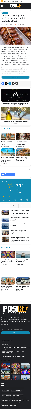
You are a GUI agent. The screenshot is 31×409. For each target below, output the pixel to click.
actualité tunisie (15, 393)
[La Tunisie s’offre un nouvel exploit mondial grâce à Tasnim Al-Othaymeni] (15, 377)
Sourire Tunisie (26, 400)
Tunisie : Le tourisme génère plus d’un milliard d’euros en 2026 (22, 159)
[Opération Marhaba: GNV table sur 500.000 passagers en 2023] (5, 219)
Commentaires (24, 206)
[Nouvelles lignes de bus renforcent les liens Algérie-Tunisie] (23, 281)
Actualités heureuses (6, 393)
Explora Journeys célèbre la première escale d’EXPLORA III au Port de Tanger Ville (23, 262)
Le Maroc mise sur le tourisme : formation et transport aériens (22, 143)
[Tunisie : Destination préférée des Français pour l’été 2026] (8, 136)
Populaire (5, 206)
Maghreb (23, 397)
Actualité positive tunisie (16, 390)
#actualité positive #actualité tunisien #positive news (12, 388)
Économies (4, 12)
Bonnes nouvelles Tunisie (7, 397)
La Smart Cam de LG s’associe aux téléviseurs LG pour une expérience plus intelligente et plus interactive (20, 239)
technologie (4, 402)
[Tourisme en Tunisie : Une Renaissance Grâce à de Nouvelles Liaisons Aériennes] (8, 152)
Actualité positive (5, 390)
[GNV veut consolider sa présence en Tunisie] (5, 226)
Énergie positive (5, 405)
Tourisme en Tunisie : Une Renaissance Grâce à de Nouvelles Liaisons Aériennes (7, 159)
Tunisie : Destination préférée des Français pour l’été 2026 (7, 143)
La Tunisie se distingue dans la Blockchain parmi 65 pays (7, 261)
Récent (14, 206)
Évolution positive (13, 405)
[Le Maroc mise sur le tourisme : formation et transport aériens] (23, 136)
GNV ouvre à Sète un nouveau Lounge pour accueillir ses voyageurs (18, 232)
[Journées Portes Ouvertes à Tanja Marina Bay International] (25, 377)
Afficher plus (15, 77)
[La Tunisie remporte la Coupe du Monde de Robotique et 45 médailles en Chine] (5, 366)
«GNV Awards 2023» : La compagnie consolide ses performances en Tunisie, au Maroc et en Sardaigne (20, 212)
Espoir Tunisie (17, 397)
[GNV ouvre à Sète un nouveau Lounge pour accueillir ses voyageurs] (5, 232)
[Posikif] (15, 6)
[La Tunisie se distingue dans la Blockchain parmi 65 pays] (8, 254)
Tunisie (10, 402)
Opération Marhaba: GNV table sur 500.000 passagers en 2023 (20, 218)
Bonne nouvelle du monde (18, 395)
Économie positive (17, 402)
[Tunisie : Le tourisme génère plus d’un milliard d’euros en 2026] (23, 152)
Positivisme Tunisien (16, 400)
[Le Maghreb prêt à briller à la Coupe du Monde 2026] (25, 371)
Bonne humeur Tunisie (6, 395)
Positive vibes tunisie (6, 400)
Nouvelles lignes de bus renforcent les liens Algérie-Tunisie (22, 288)
